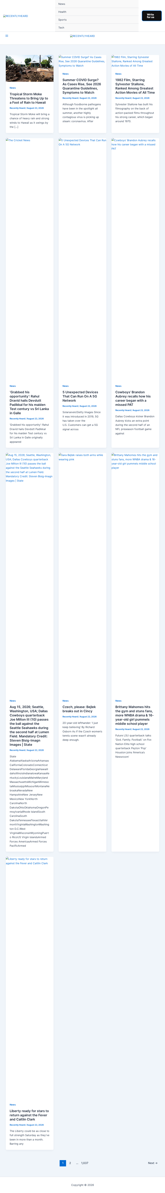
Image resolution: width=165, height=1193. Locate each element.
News (61, 3)
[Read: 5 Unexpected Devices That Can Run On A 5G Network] (82, 258)
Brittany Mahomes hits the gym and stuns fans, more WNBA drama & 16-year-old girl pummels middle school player (134, 715)
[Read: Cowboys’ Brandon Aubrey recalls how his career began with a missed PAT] (135, 258)
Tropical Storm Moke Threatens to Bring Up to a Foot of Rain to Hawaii (29, 98)
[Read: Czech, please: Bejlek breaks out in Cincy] (82, 573)
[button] (152, 15)
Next (153, 1163)
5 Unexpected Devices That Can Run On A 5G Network (80, 396)
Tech (61, 27)
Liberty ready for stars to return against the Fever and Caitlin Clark (29, 1115)
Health (62, 11)
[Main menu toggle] (6, 35)
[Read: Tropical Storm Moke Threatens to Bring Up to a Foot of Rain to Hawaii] (29, 68)
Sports (62, 19)
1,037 (84, 1163)
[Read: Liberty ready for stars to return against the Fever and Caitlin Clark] (29, 977)
